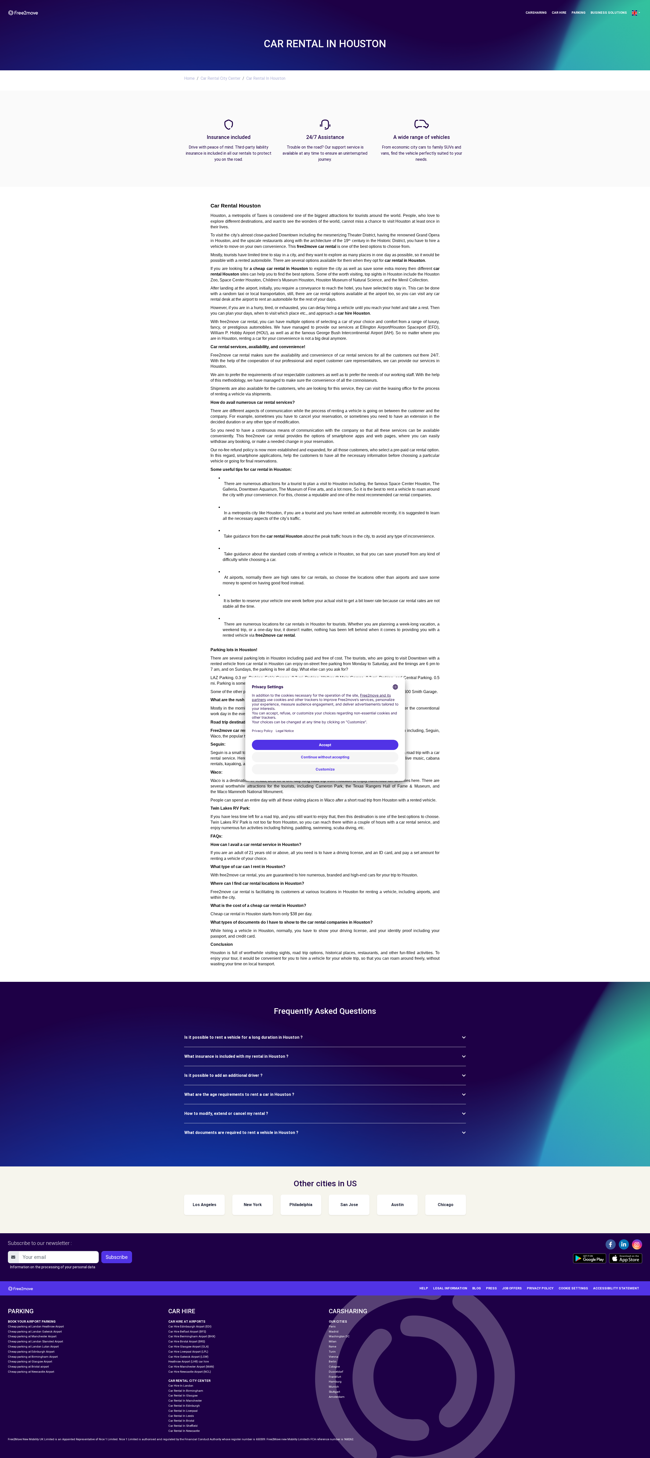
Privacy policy (540, 1288)
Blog (476, 1288)
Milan (332, 1341)
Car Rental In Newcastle (184, 1431)
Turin (332, 1351)
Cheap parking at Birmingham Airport (33, 1356)
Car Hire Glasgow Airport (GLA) (188, 1346)
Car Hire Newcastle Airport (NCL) (189, 1371)
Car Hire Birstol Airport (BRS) (186, 1341)
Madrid (333, 1331)
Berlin (332, 1361)
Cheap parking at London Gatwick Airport (35, 1331)
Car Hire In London (180, 1385)
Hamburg (335, 1381)
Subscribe (117, 1257)
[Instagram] (637, 1244)
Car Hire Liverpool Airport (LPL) (188, 1351)
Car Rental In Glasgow (183, 1395)
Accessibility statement (616, 1288)
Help (423, 1288)
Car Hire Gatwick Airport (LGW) (188, 1356)
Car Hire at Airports (186, 1321)
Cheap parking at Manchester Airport (32, 1336)
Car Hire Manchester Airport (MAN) (191, 1366)
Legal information (450, 1288)
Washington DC (339, 1336)
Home (189, 78)
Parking (579, 12)
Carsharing (536, 12)
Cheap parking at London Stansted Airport (35, 1341)
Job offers (512, 1288)
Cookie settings (573, 1288)
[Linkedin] (624, 1244)
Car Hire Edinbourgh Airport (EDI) (190, 1326)
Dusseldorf (336, 1371)
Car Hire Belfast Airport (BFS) (187, 1331)
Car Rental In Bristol (181, 1420)
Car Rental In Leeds (181, 1416)
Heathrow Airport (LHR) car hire (188, 1361)
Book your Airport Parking (32, 1321)
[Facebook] (611, 1244)
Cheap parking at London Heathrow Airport (36, 1326)
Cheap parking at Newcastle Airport (31, 1371)
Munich (334, 1386)
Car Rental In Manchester (185, 1400)
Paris (332, 1326)
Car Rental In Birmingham (185, 1390)
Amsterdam (337, 1397)
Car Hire (559, 12)
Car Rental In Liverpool (183, 1411)
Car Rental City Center (220, 78)
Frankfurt (335, 1377)
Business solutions (609, 12)
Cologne (334, 1366)
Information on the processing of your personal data (52, 1267)
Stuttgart (334, 1391)
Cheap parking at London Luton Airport (33, 1346)
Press (491, 1288)
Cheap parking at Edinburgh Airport (31, 1351)
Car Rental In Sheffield (183, 1426)
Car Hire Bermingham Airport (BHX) (191, 1336)
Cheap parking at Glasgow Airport (30, 1361)
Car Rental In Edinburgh (184, 1405)
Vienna (333, 1356)
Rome (332, 1346)
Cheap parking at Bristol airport (28, 1366)
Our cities (338, 1321)
